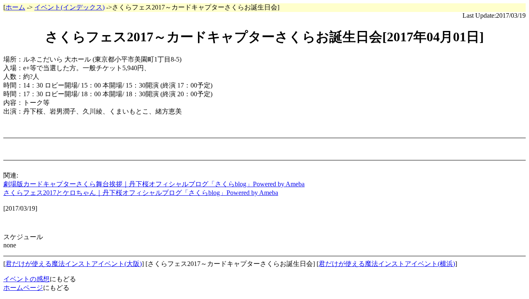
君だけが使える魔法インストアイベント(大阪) (73, 263)
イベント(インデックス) (69, 7)
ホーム (15, 7)
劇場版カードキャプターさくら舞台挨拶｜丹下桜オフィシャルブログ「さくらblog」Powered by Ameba (154, 183)
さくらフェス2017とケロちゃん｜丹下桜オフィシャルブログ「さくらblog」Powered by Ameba (140, 192)
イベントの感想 (26, 278)
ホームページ (23, 287)
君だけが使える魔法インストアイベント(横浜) (387, 263)
